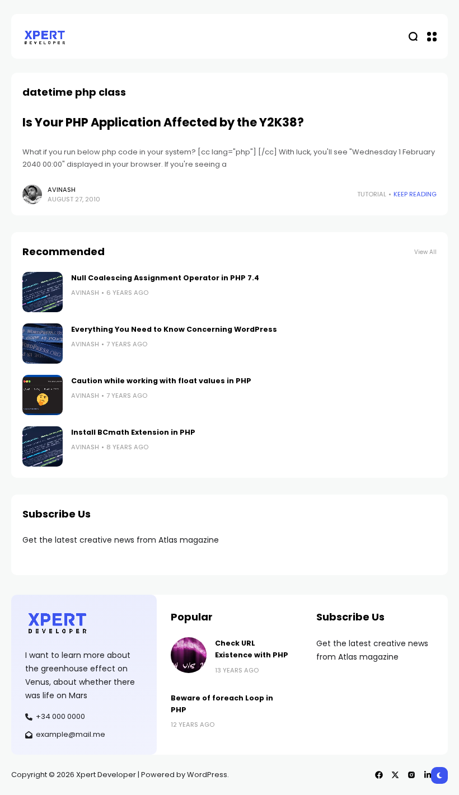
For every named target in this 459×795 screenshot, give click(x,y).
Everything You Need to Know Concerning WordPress (174, 329)
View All (425, 252)
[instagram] (411, 775)
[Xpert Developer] (44, 36)
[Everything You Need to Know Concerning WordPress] (42, 343)
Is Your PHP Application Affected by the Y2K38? (163, 122)
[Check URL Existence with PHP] (189, 655)
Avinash (62, 189)
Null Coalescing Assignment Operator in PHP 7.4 (165, 278)
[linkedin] (428, 775)
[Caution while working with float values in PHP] (42, 395)
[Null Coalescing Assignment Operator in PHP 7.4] (42, 292)
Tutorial (371, 194)
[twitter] (395, 775)
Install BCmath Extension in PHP (133, 432)
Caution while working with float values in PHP (161, 380)
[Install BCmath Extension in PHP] (42, 446)
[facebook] (379, 775)
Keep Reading (415, 194)
